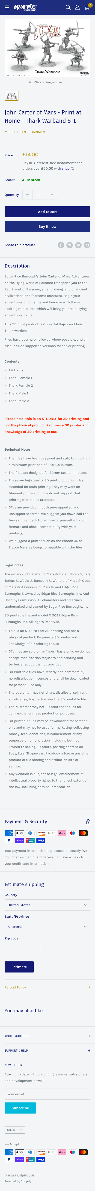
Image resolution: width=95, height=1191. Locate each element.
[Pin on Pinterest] (69, 244)
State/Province (17, 916)
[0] (86, 7)
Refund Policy (15, 987)
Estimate (19, 967)
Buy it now (47, 226)
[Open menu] (7, 7)
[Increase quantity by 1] (52, 195)
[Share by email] (87, 244)
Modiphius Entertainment (26, 132)
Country (11, 895)
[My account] (77, 7)
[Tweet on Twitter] (78, 244)
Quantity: (12, 195)
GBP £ (11, 1130)
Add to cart (47, 211)
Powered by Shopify (18, 1181)
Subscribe (20, 1108)
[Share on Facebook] (61, 244)
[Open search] (68, 7)
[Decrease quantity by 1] (27, 195)
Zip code (11, 938)
